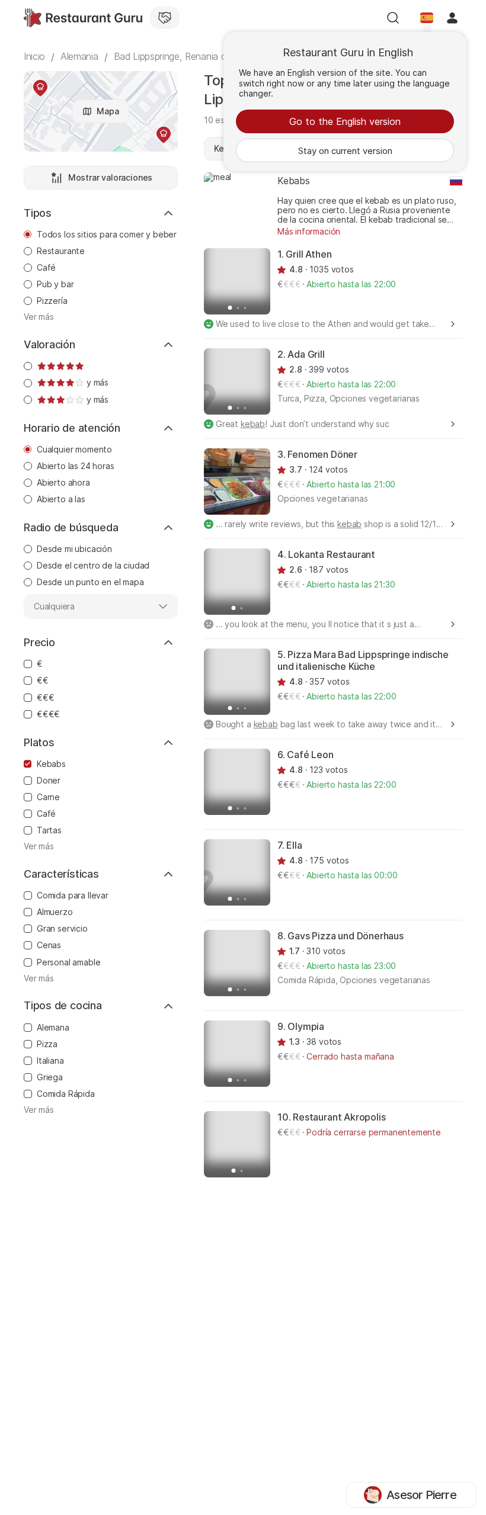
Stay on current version (345, 150)
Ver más (39, 317)
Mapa (108, 111)
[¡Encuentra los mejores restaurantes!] (83, 17)
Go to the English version (345, 121)
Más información (308, 231)
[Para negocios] (164, 18)
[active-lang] (426, 18)
